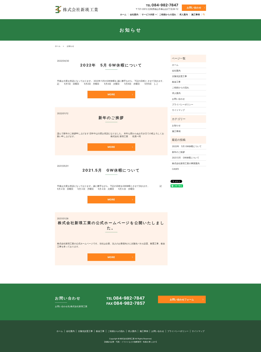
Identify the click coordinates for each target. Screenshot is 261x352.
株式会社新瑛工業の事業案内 (186, 163)
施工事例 (195, 14)
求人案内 (183, 14)
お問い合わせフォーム (182, 299)
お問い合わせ (194, 7)
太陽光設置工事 (179, 76)
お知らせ (176, 125)
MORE (111, 94)
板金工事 (176, 81)
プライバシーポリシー (182, 104)
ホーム (123, 14)
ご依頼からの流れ (167, 14)
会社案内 (134, 14)
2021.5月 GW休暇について (111, 170)
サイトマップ (178, 110)
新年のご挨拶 (111, 118)
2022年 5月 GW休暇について (111, 65)
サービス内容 (148, 14)
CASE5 (175, 169)
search (203, 14)
